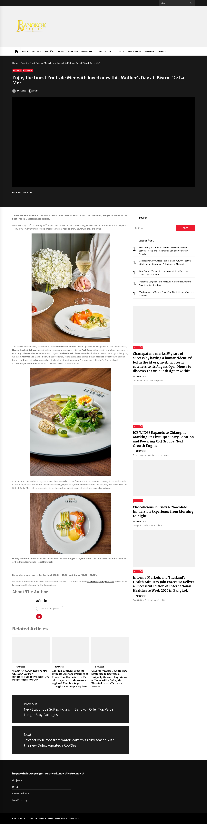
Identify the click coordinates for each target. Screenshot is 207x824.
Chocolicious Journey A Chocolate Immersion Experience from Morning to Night (163, 511)
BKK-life (48, 51)
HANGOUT (86, 51)
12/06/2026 (140, 596)
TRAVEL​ (60, 51)
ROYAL (25, 51)
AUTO (112, 51)
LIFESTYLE (101, 51)
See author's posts (50, 608)
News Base (60, 818)
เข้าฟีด (15, 786)
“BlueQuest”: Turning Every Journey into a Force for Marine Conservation (163, 273)
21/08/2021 (99, 667)
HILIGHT (36, 51)
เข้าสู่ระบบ (17, 780)
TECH (121, 51)
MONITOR (72, 51)
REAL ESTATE (134, 51)
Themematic (75, 818)
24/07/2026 (140, 521)
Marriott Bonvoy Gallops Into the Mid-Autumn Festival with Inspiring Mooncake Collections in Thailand (165, 262)
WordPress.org (19, 800)
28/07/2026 (140, 376)
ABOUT (162, 51)
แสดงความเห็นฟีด (20, 793)
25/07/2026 (140, 451)
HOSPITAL (149, 51)
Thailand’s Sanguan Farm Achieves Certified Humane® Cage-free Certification (165, 283)
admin (35, 91)
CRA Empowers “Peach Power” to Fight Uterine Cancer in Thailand (166, 294)
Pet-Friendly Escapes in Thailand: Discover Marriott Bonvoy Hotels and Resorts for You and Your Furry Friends (163, 250)
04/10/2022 (20, 667)
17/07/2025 (59, 667)
